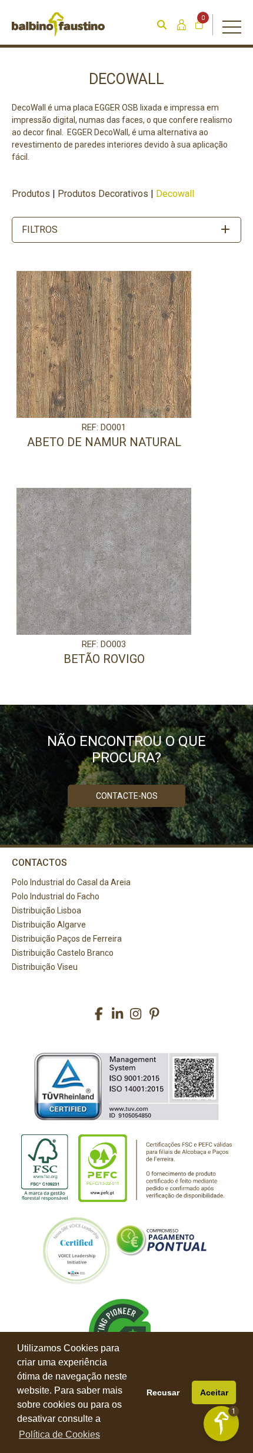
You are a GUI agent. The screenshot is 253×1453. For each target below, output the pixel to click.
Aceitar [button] (214, 1392)
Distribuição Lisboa (46, 910)
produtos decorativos (103, 193)
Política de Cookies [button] (59, 1434)
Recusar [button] (163, 1392)
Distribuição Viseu (45, 967)
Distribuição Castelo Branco (63, 952)
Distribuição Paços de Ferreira (67, 938)
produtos (31, 193)
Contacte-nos (127, 796)
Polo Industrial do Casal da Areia (71, 882)
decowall (175, 193)
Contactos (39, 862)
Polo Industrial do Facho (55, 896)
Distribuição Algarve (49, 924)
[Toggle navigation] (231, 24)
